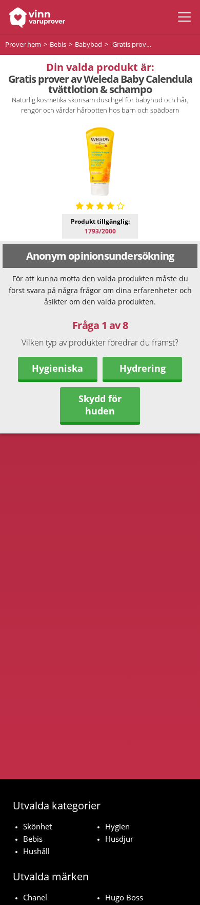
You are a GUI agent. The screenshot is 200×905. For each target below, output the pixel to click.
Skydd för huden (100, 404)
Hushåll (36, 851)
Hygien (117, 826)
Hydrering (142, 368)
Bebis (33, 839)
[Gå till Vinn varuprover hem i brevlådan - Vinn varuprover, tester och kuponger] (34, 17)
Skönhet (37, 826)
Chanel (35, 897)
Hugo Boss (124, 897)
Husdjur (119, 839)
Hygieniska (57, 368)
